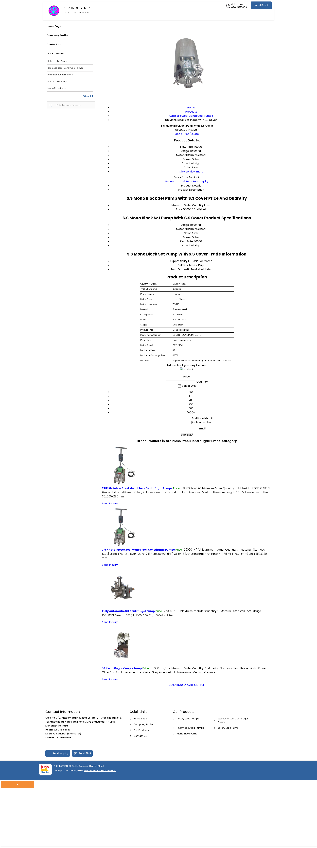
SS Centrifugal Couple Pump (122, 668)
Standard (188, 245)
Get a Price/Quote (187, 134)
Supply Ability (178, 261)
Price (179, 209)
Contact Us (54, 44)
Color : (182, 554)
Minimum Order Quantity (187, 205)
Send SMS (85, 753)
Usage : (113, 492)
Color (187, 233)
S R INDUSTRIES (77, 9)
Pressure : (207, 492)
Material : (254, 488)
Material (181, 229)
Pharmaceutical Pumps (60, 74)
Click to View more (191, 171)
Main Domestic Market (185, 269)
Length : (244, 492)
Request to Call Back (178, 181)
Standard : (178, 492)
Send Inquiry (200, 181)
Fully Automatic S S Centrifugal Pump (128, 611)
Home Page (54, 26)
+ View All (87, 96)
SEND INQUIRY (178, 685)
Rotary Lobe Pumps (58, 61)
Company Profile (57, 35)
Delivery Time (186, 265)
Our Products (55, 53)
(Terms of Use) (96, 766)
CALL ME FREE (196, 685)
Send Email (261, 5)
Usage (185, 225)
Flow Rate (186, 241)
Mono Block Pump (57, 88)
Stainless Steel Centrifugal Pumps (65, 68)
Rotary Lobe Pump (57, 81)
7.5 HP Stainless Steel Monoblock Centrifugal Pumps (138, 550)
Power (187, 237)
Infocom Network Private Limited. (100, 770)
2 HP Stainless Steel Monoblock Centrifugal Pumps (137, 488)
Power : (146, 492)
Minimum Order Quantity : (220, 488)
